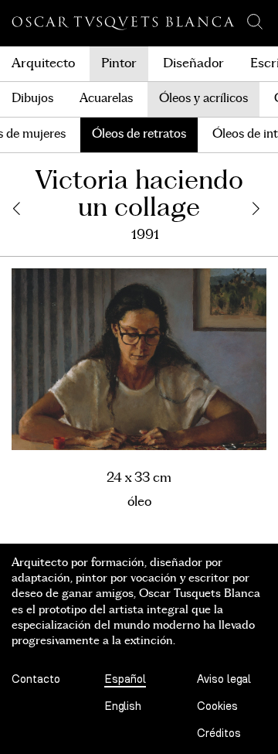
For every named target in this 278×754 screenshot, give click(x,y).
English (122, 706)
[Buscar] (255, 21)
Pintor (119, 63)
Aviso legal (224, 679)
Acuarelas (106, 98)
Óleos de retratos (139, 134)
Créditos (219, 733)
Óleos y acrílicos (203, 98)
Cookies (217, 706)
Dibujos (32, 98)
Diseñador (193, 63)
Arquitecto (43, 63)
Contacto (36, 679)
